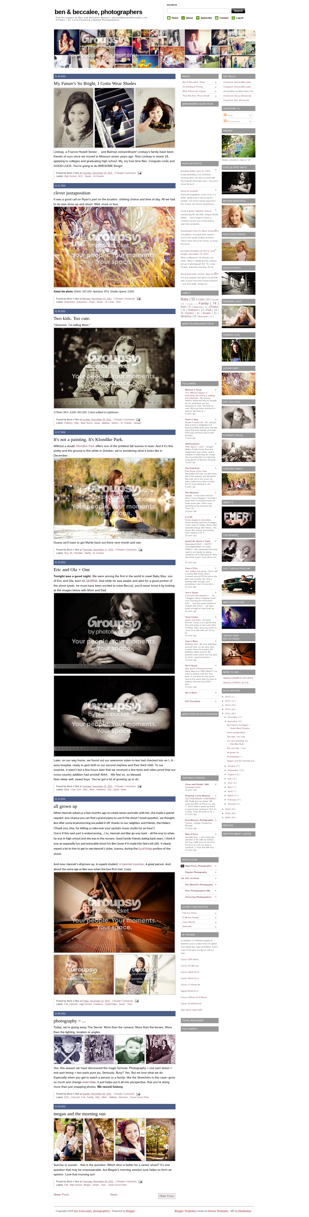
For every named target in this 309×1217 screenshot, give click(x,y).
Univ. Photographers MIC (197, 891)
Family (90, 1097)
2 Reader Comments (123, 1001)
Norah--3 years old (194, 422)
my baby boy (191, 837)
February (232, 800)
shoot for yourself (189, 191)
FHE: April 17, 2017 (195, 447)
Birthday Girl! (191, 644)
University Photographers (198, 897)
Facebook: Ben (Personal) (236, 100)
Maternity (198, 307)
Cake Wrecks (188, 922)
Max (85, 789)
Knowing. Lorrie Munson (197, 796)
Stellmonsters (192, 444)
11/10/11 (92, 580)
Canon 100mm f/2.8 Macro (194, 997)
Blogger (130, 1211)
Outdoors (99, 1004)
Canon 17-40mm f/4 (190, 984)
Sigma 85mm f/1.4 (189, 991)
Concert (215, 299)
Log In (239, 18)
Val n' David (191, 665)
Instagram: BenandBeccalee (237, 87)
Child (201, 299)
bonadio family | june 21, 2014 (195, 171)
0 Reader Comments (125, 173)
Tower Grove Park (139, 1097)
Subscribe (206, 18)
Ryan (92, 302)
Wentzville (203, 316)
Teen (118, 302)
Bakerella (186, 926)
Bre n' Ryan (191, 693)
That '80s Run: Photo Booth (196, 96)
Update (189, 495)
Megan (87, 1185)
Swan (123, 789)
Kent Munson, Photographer (199, 820)
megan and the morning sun (80, 1113)
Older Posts (167, 1196)
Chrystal (75, 1097)
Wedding (186, 316)
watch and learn (193, 620)
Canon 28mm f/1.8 (190, 972)
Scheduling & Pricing (192, 87)
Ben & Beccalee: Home (193, 82)
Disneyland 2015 (193, 544)
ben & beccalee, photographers (98, 11)
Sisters (115, 423)
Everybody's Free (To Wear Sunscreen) (200, 231)
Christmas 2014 (193, 787)
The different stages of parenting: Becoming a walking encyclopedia (200, 395)
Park (209, 310)
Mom (92, 789)
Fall (66, 1004)
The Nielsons (192, 492)
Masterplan (244, 1211)
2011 (67, 1097)
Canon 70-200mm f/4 (191, 1003)
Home (175, 18)
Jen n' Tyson (191, 592)
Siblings (106, 423)
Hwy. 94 (68, 553)
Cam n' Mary (191, 641)
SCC (81, 176)
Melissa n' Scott (193, 390)
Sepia (97, 423)
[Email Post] (139, 173)
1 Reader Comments (124, 1094)
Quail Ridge (145, 848)
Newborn (101, 789)
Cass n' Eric (191, 568)
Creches (190, 304)
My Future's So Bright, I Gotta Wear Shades (95, 83)
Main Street (87, 423)
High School (70, 176)
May (230, 787)
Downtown (69, 302)
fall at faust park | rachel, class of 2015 (199, 274)
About (189, 18)
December (233, 717)
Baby (67, 789)
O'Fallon (214, 306)
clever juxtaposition (72, 192)
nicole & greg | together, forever (196, 211)
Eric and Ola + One (72, 569)
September (233, 770)
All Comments (233, 121)
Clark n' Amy (191, 419)
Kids (76, 423)
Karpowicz (82, 302)
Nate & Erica (191, 834)
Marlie (88, 553)
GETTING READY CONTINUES (200, 798)
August (231, 774)
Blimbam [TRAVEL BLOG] (235, 682)
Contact (224, 18)
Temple (207, 313)
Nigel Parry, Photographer (198, 866)
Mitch (105, 1097)
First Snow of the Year (196, 471)
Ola (110, 789)
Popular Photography (196, 872)
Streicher (124, 1097)
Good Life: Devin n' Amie (197, 541)
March (231, 795)
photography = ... (70, 1020)
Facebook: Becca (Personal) (237, 96)
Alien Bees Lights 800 (191, 1010)
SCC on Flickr (192, 878)
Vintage (137, 423)
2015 (228, 697)
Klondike (78, 553)
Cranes (189, 823)
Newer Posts (61, 1194)
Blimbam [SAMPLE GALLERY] (238, 678)
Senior (88, 176)
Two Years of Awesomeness (199, 668)
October (232, 766)
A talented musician (131, 864)
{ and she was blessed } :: (198, 595)
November (233, 721)
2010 (228, 809)
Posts (229, 115)
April (230, 791)
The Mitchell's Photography (199, 884)
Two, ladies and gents (196, 571)
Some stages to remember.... (199, 520)
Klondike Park (85, 446)
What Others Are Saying (194, 91)
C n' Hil (188, 517)
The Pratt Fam (192, 468)
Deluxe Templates (218, 1211)
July (230, 778)
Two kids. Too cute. (72, 318)
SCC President (192, 701)
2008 (228, 817)
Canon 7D (186, 966)
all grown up (65, 806)
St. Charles (126, 423)
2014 (228, 701)
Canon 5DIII (187, 959)
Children (68, 423)
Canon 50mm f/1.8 (190, 978)
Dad (73, 789)
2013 (228, 705)
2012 (228, 709)
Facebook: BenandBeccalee (237, 82)
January (232, 804)
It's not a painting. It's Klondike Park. (88, 439)
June (230, 783)
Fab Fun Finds (189, 913)
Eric (79, 789)
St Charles (98, 176)
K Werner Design (190, 917)
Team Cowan (191, 617)
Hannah (74, 1004)
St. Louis (110, 302)
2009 (228, 813)
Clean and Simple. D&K (197, 784)
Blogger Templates (186, 1211)
